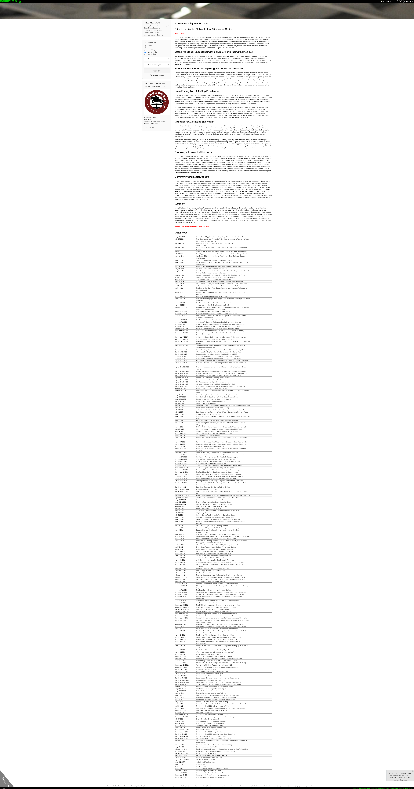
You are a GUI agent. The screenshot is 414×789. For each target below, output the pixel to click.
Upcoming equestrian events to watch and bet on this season (219, 500)
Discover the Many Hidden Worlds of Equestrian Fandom (217, 453)
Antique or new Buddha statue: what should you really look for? (219, 286)
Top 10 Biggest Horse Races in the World (210, 571)
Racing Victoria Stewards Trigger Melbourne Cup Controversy (218, 358)
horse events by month (154, 786)
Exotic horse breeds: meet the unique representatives (215, 616)
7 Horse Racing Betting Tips (206, 669)
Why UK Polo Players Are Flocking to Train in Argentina (215, 459)
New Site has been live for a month (209, 758)
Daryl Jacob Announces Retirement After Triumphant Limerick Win (220, 455)
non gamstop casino (283, 786)
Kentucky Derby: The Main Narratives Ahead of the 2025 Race (219, 429)
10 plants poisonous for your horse (208, 513)
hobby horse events (165, 786)
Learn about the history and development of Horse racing (217, 678)
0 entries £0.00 (387, 2)
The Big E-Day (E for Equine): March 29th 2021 (213, 728)
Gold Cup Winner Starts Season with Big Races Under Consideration (221, 337)
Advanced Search (157, 75)
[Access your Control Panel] (20, 1)
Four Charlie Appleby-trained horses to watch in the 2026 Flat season (221, 284)
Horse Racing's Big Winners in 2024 (208, 508)
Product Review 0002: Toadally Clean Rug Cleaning (215, 734)
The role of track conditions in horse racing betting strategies (218, 470)
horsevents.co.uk (8, 1)
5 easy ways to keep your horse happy (210, 581)
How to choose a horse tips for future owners (212, 609)
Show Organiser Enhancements (207, 719)
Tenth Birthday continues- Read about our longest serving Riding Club (222, 749)
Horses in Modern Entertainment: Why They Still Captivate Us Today (220, 275)
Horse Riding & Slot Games (206, 403)
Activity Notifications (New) (206, 762)
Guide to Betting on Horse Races (208, 691)
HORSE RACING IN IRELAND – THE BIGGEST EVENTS (214, 504)
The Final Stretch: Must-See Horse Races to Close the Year (217, 472)
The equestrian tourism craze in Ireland (210, 680)
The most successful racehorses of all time (211, 693)
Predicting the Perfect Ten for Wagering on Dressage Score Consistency (222, 360)
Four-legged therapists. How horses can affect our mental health (220, 594)
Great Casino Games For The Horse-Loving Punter (214, 656)
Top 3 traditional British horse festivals (209, 573)
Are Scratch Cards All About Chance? (210, 558)
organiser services (226, 786)
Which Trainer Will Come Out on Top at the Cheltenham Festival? (220, 562)
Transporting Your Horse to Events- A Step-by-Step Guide (217, 661)
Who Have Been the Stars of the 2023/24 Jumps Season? (217, 545)
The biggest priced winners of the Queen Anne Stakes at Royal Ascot (221, 254)
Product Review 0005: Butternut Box (209, 676)
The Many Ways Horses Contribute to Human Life (214, 303)
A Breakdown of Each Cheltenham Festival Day (213, 305)
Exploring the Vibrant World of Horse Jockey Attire (214, 551)
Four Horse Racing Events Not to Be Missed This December (217, 339)
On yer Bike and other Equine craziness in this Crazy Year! (217, 717)
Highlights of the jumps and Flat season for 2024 (213, 553)
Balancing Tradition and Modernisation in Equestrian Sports (218, 356)
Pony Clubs (144, 786)
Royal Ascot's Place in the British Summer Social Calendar (217, 420)
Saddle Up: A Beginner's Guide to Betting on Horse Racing (217, 528)
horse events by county (195, 786)
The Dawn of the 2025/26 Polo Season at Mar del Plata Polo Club (220, 375)
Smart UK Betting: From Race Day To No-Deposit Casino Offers (218, 266)
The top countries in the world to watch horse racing (215, 699)
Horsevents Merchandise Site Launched (210, 773)
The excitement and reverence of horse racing (213, 611)
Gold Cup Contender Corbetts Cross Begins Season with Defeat (219, 476)
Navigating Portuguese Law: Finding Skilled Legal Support (217, 457)
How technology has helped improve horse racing (214, 687)
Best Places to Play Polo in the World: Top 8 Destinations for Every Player (222, 412)
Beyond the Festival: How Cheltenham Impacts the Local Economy (221, 444)
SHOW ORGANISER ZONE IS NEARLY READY (211, 755)
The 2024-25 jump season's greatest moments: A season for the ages (221, 371)
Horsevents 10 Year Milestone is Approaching (212, 775)
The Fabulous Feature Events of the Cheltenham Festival (217, 584)
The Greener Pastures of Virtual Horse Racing (212, 408)
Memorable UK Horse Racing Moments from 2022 (214, 665)
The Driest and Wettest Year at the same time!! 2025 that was (218, 326)
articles (131, 786)
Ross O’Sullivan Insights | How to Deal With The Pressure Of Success (220, 708)
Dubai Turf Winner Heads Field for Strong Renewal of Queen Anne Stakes (222, 536)
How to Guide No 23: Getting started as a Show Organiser (217, 695)
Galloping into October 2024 (206, 489)
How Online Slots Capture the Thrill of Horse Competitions (217, 397)
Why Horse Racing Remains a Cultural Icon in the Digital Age (218, 352)
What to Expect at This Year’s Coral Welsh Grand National (217, 328)
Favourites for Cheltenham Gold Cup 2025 (211, 463)
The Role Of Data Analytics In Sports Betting (212, 702)
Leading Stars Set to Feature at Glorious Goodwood (215, 517)
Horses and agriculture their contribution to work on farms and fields (221, 592)
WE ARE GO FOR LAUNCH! (205, 760)
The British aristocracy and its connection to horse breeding (218, 605)
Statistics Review (202, 764)
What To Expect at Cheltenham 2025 (210, 446)
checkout (275, 786)
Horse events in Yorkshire (238, 786)
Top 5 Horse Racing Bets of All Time (208, 654)
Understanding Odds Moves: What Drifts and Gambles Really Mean (221, 350)
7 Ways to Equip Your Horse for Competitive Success (215, 468)
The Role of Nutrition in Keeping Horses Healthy (213, 378)
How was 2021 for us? (204, 712)
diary (172, 786)
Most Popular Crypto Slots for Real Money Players (214, 260)
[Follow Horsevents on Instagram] (403, 2)
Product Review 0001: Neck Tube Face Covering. (214, 745)
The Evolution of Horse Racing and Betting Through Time (216, 639)
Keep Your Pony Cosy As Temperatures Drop (212, 671)
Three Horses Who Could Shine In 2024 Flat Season (214, 549)
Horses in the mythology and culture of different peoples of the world (221, 618)
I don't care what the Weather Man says (211, 721)
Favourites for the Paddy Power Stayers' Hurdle (213, 311)
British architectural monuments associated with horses (216, 607)
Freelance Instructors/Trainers (120, 786)
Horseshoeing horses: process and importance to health (216, 614)
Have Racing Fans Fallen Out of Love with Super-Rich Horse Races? (221, 704)
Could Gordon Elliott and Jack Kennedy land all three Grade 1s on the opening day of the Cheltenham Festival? (222, 308)
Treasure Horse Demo (247, 37)
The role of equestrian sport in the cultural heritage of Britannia (219, 575)
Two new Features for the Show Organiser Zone (213, 502)
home (312, 786)
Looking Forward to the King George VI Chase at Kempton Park (219, 481)
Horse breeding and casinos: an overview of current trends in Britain (221, 577)
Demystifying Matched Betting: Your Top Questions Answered (218, 519)
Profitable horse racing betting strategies (211, 689)
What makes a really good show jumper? (211, 401)
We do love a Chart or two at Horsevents (211, 723)
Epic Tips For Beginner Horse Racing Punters (212, 526)
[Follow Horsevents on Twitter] (400, 2)
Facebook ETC (201, 766)
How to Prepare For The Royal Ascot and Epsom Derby (216, 538)
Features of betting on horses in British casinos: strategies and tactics (221, 579)
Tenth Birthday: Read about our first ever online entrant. (216, 751)
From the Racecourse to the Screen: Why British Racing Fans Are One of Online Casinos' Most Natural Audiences (222, 272)
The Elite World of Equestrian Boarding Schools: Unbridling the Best (220, 624)
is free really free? (250, 786)
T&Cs (208, 786)
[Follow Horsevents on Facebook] (397, 2)
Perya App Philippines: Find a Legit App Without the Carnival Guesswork (222, 237)
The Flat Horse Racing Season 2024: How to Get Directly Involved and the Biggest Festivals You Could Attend (221, 542)
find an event (109, 786)
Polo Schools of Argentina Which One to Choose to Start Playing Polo (221, 442)
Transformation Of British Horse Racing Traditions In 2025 (216, 354)
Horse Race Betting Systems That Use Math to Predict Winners (218, 637)
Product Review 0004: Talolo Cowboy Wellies (212, 706)
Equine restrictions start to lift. (206, 747)
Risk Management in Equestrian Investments (212, 382)
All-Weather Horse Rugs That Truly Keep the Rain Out (215, 384)
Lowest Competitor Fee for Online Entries (211, 736)
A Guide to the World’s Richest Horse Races (212, 715)
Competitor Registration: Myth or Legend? (211, 710)
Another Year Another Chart (206, 603)
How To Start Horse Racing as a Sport (209, 674)
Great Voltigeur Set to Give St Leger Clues (211, 506)
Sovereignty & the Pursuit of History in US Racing (213, 399)
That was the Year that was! (206, 730)
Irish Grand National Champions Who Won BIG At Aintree (217, 431)
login (270, 786)
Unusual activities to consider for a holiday (211, 269)
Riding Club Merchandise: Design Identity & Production (216, 313)
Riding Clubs (137, 786)
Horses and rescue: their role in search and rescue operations (218, 601)
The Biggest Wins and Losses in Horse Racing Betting (215, 635)
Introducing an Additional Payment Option (212, 768)
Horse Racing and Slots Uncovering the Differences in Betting (218, 474)
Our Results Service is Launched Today (210, 725)
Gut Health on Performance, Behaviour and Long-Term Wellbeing (220, 331)
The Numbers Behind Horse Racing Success (212, 320)
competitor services (216, 786)
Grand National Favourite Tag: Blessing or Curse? (214, 433)
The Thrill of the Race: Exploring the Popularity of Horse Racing (219, 658)
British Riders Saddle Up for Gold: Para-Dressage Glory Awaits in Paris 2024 (223, 495)
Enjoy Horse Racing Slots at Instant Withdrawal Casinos (216, 547)
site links (203, 786)
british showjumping (294, 786)
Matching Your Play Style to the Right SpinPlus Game (215, 277)
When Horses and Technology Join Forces (211, 388)
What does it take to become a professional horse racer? (217, 629)
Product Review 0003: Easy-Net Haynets (211, 732)
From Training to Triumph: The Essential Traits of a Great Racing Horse (221, 626)
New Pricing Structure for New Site (208, 771)
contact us (102, 786)
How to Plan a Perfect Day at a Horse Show (212, 380)
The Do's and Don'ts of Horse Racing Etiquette (213, 650)
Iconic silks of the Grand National (208, 435)
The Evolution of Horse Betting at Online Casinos (213, 590)
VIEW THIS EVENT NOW (400, 781)
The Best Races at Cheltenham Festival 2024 (212, 568)
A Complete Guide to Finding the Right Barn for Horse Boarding (219, 281)
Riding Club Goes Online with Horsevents (211, 777)
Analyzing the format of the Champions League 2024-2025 (217, 498)
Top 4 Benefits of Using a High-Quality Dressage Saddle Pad (218, 461)
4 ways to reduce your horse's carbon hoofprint (213, 556)
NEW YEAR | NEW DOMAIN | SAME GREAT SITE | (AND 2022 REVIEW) (221, 663)
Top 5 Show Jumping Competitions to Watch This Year (216, 478)
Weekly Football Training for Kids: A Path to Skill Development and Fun (222, 373)
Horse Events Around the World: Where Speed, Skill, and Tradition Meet (222, 252)
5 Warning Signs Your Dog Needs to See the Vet (213, 279)
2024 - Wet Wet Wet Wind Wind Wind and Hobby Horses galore (219, 465)
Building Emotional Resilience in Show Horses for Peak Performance (220, 324)
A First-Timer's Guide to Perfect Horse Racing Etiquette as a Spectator (221, 410)
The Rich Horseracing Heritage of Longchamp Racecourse (217, 667)
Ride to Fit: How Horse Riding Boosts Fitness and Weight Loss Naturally (221, 427)
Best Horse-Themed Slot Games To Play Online (213, 487)
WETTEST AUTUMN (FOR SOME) (207, 753)
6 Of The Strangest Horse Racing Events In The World (215, 560)
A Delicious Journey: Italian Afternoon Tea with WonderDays (218, 511)
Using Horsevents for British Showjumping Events (213, 738)
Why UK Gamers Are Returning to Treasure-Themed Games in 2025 (220, 386)
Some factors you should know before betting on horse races (218, 684)
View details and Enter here (154, 35)
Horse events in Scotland (262, 786)
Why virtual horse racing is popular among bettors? (215, 652)
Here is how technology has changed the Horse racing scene (218, 682)
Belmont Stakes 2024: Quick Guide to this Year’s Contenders (218, 534)
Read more (201, 79)
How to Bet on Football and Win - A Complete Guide (215, 515)
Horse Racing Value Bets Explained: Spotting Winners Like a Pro (219, 395)
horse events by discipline (181, 786)
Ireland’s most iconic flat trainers (208, 414)
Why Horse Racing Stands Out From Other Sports (214, 296)
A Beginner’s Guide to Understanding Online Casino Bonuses (218, 322)
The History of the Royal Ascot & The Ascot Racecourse (216, 697)
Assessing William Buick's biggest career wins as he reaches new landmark (223, 405)
